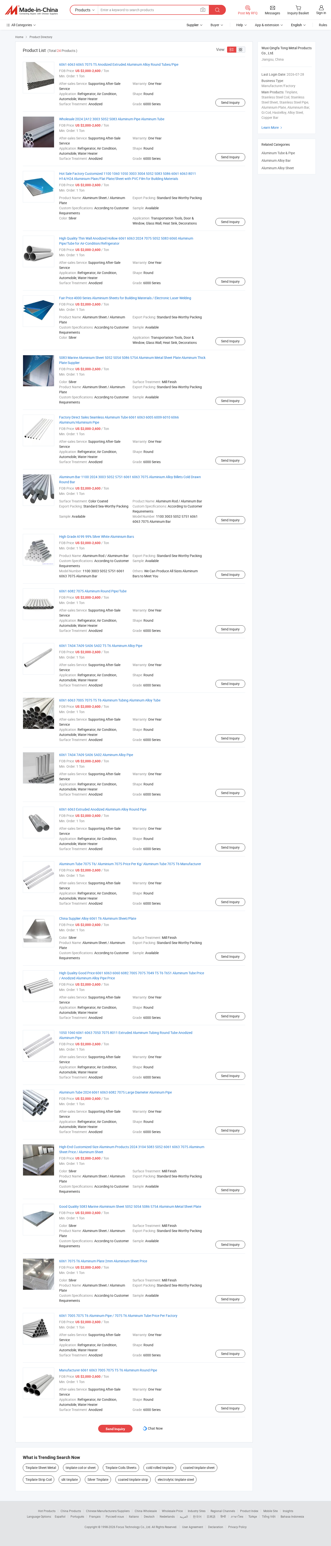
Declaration (215, 1527)
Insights (288, 1511)
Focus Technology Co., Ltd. (134, 1527)
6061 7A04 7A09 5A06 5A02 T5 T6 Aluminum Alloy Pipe (100, 645)
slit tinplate (69, 1479)
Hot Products (46, 1511)
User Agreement (192, 1527)
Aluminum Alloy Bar (276, 160)
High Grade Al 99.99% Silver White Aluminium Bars (96, 536)
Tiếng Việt (269, 1516)
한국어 (197, 1516)
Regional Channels (223, 1511)
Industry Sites (196, 1511)
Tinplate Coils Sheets (120, 1467)
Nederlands (167, 1516)
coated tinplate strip (133, 1479)
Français (95, 1516)
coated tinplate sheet (199, 1467)
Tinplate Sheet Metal (40, 1467)
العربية (184, 1516)
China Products (71, 1511)
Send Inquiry (230, 102)
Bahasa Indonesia (292, 1516)
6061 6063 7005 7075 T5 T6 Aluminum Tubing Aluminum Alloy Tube (109, 700)
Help (239, 25)
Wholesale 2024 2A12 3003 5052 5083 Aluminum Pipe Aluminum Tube (111, 119)
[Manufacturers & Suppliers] (31, 10)
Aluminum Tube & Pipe (278, 153)
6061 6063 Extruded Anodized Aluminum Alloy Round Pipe (102, 809)
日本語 (211, 1516)
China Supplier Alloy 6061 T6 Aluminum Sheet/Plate (97, 918)
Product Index (249, 1511)
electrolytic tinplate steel (176, 1479)
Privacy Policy (237, 1527)
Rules (323, 25)
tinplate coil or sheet (81, 1467)
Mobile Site (270, 1511)
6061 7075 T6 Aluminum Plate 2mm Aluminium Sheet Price (103, 1261)
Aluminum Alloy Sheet (277, 168)
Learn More (272, 127)
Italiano (134, 1516)
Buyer (215, 25)
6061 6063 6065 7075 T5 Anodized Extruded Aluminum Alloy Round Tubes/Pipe (118, 64)
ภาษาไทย (237, 1516)
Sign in (321, 12)
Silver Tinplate (97, 1479)
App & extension (267, 25)
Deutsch (149, 1516)
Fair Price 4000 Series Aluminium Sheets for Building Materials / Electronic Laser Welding (125, 298)
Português (77, 1516)
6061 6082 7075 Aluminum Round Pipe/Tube (92, 591)
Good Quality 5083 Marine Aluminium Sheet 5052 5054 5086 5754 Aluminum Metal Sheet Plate (130, 1206)
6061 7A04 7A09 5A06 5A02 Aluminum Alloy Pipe (96, 754)
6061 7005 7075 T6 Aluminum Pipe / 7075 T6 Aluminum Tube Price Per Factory (118, 1315)
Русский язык (115, 1516)
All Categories (21, 25)
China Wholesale (146, 1511)
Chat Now (155, 1428)
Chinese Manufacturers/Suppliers (108, 1511)
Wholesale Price (172, 1511)
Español (60, 1516)
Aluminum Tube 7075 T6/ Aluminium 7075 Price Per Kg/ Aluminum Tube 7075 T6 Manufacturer (130, 864)
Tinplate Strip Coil (38, 1479)
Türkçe (252, 1516)
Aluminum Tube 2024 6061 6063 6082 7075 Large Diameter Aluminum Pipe (115, 1092)
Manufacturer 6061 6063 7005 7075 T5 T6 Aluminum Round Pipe (108, 1370)
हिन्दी (223, 1516)
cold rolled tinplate (159, 1467)
